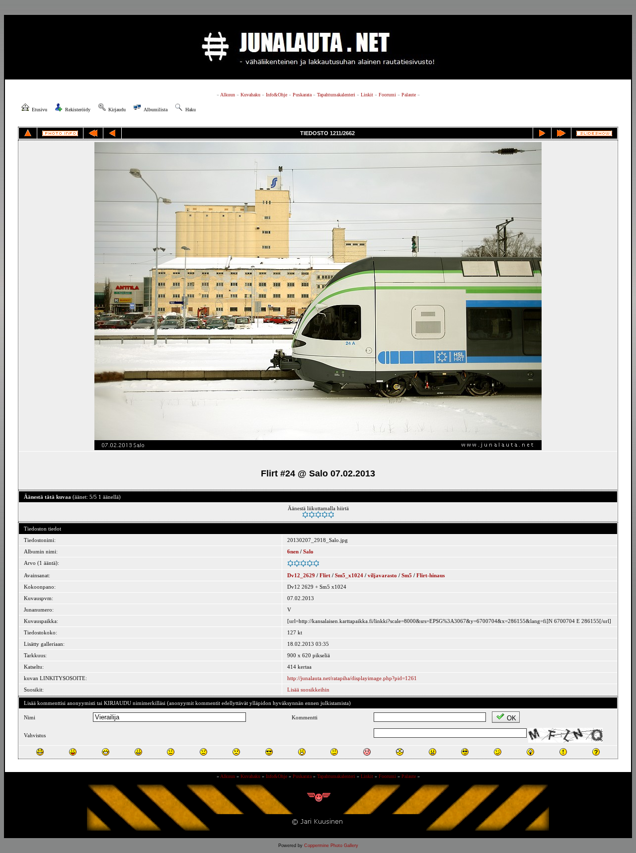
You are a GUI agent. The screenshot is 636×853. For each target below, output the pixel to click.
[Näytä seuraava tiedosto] (542, 133)
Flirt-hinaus (430, 575)
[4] (324, 514)
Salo (308, 551)
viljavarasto (382, 575)
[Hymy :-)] (138, 752)
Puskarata (302, 94)
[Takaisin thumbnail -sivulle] (28, 133)
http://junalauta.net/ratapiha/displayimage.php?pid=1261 (352, 678)
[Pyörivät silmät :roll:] (465, 752)
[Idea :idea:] (530, 752)
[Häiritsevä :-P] (73, 752)
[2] (312, 514)
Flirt (324, 575)
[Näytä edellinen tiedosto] (112, 133)
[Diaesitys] (594, 133)
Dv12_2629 (301, 575)
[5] (331, 514)
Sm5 (406, 575)
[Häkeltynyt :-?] (334, 752)
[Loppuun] (561, 133)
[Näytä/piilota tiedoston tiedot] (60, 133)
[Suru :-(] (203, 752)
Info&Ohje (276, 94)
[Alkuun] (93, 133)
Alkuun (227, 94)
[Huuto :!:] (563, 752)
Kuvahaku (250, 94)
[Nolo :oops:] (367, 752)
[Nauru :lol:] (40, 752)
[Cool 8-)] (269, 752)
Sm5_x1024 (349, 575)
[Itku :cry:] (236, 752)
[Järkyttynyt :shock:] (399, 752)
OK (511, 718)
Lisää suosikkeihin (308, 690)
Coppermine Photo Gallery (331, 845)
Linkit (367, 94)
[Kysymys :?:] (596, 752)
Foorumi (387, 94)
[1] (305, 514)
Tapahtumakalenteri (336, 94)
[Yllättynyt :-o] (302, 752)
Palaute (408, 94)
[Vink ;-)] (497, 752)
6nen (293, 551)
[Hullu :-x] (432, 752)
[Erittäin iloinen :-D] (105, 752)
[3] (318, 514)
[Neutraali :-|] (170, 752)
